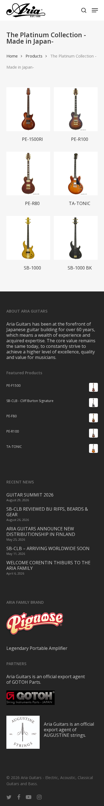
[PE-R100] (76, 109)
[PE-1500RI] (28, 109)
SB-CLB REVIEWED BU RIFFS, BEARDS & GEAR (47, 511)
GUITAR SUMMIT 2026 (30, 495)
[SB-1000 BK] (76, 238)
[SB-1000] (28, 238)
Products (34, 56)
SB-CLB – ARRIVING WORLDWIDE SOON (48, 548)
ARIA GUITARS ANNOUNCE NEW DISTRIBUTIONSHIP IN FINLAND (40, 531)
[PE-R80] (28, 174)
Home (12, 56)
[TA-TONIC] (76, 174)
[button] (95, 10)
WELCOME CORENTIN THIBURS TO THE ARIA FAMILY (48, 565)
